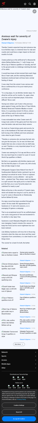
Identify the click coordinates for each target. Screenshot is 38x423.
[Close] (35, 392)
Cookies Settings (19, 405)
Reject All (19, 412)
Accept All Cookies (19, 419)
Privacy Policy (21, 399)
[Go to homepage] (3, 4)
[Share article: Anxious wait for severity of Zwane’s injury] (34, 11)
